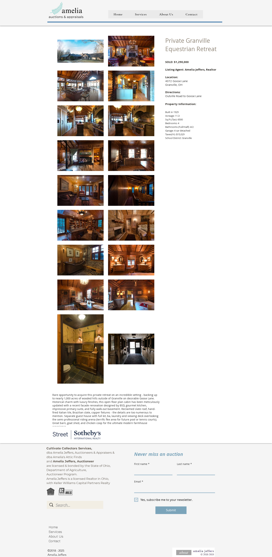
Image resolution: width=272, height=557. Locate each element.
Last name (184, 464)
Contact (55, 541)
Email (138, 481)
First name (142, 464)
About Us (56, 536)
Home (53, 527)
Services (55, 532)
